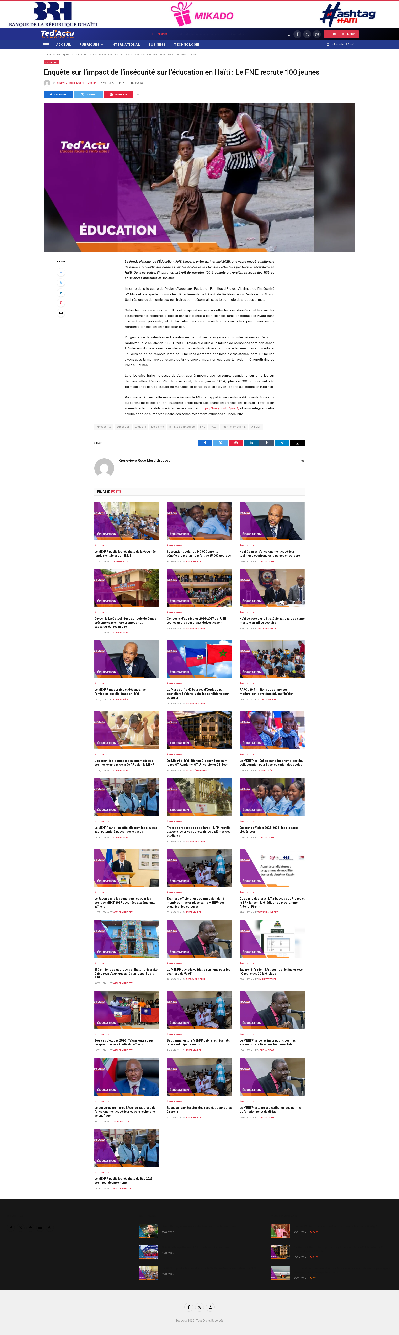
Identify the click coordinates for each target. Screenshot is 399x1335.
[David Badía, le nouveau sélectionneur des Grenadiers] (148, 1231)
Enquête (140, 426)
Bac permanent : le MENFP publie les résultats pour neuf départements (198, 1042)
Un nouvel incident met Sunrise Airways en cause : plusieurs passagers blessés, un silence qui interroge (342, 1270)
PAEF (214, 426)
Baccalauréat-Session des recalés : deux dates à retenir (199, 1109)
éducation (123, 426)
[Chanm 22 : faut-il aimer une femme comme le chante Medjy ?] (280, 1231)
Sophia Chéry (120, 632)
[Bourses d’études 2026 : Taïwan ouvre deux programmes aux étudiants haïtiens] (127, 1010)
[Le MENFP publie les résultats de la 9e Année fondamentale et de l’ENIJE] (127, 521)
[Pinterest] (61, 303)
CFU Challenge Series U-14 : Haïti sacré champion (210, 34)
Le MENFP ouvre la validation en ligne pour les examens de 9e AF (198, 971)
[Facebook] (61, 272)
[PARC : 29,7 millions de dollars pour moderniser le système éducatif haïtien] (272, 659)
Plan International (234, 426)
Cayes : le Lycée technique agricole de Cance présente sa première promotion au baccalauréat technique (125, 622)
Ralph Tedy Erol (267, 979)
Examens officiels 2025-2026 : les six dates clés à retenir (269, 829)
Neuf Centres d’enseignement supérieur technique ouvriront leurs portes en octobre (270, 553)
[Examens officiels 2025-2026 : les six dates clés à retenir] (272, 797)
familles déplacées (182, 426)
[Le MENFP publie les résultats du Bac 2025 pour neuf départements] (127, 1148)
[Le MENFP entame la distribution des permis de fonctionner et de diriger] (272, 1077)
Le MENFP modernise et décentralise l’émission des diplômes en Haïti (120, 691)
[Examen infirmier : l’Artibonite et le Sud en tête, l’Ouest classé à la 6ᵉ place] (272, 939)
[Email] (61, 313)
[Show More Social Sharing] (138, 94)
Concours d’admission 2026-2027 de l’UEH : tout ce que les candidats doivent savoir (197, 620)
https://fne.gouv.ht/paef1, (219, 408)
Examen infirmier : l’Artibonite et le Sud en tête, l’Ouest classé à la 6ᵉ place (271, 971)
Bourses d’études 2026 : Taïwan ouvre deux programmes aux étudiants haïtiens (123, 1042)
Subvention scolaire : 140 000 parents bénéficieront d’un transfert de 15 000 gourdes (199, 553)
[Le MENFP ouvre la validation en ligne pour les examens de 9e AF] (199, 939)
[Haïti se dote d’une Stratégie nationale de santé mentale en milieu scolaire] (272, 588)
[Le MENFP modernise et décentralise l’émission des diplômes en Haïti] (127, 659)
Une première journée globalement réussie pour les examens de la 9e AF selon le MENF (124, 762)
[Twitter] (61, 282)
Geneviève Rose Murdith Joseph (77, 83)
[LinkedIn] (61, 293)
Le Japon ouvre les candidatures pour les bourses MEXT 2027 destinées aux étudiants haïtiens (124, 902)
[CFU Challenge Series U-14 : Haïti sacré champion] (148, 1252)
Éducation (51, 62)
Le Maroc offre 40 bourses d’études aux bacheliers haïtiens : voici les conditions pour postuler (198, 693)
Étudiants (157, 426)
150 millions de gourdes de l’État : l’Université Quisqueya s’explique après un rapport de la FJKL (126, 973)
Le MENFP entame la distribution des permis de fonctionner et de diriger (270, 1109)
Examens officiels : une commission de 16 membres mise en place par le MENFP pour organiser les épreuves (196, 902)
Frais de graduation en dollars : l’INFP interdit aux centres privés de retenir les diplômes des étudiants (198, 831)
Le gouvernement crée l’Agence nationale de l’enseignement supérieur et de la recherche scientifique (124, 1111)
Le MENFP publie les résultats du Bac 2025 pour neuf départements (123, 1180)
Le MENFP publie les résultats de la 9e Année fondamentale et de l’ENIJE (125, 553)
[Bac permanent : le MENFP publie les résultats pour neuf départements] (199, 1010)
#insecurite (103, 426)
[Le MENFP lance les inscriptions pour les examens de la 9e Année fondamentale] (272, 1010)
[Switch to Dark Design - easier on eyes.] (289, 34)
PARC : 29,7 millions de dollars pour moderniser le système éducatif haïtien (266, 691)
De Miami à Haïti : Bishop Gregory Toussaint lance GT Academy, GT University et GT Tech (197, 762)
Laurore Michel (122, 561)
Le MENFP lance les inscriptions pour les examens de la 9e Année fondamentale (268, 1042)
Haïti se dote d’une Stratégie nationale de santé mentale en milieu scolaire (272, 620)
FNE (202, 426)
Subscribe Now (341, 34)
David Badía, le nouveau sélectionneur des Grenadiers (199, 1226)
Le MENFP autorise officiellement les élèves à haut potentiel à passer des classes (125, 829)
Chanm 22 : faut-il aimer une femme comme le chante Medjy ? (335, 1226)
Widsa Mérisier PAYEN (197, 770)
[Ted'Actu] (57, 34)
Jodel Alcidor (193, 561)
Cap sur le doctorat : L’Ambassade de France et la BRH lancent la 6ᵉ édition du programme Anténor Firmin (272, 902)
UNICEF (256, 426)
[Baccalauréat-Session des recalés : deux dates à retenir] (199, 1077)
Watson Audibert (195, 628)
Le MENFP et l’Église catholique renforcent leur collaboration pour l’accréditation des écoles (272, 762)
